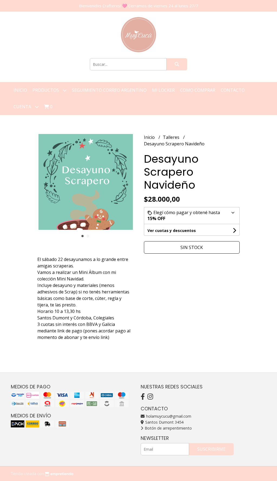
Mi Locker (163, 90)
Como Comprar (197, 90)
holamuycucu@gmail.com (168, 416)
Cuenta (23, 107)
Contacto (233, 90)
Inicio (20, 90)
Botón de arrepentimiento (168, 428)
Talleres (171, 137)
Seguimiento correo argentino (109, 90)
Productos (46, 90)
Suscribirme (211, 449)
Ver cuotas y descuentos (171, 230)
